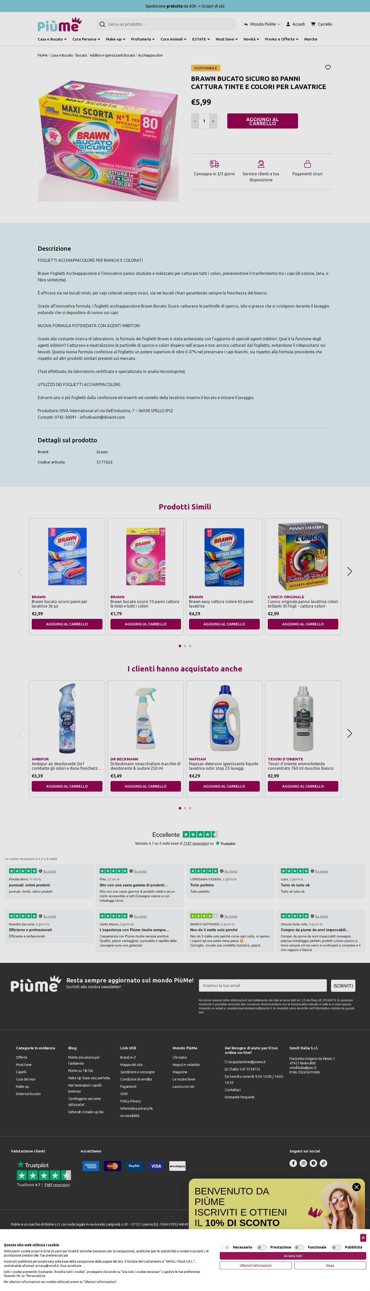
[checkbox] (225, 1247)
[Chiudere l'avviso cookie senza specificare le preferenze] (363, 1238)
